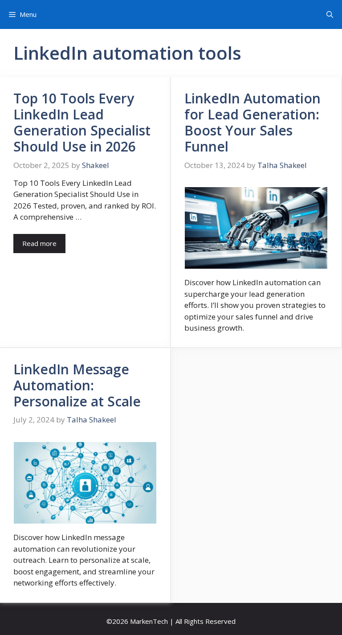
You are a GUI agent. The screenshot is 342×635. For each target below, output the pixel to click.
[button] (330, 14)
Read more (39, 243)
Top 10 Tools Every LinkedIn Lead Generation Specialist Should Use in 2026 (82, 122)
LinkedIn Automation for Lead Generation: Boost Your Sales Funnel (252, 122)
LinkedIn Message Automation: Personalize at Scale (77, 385)
